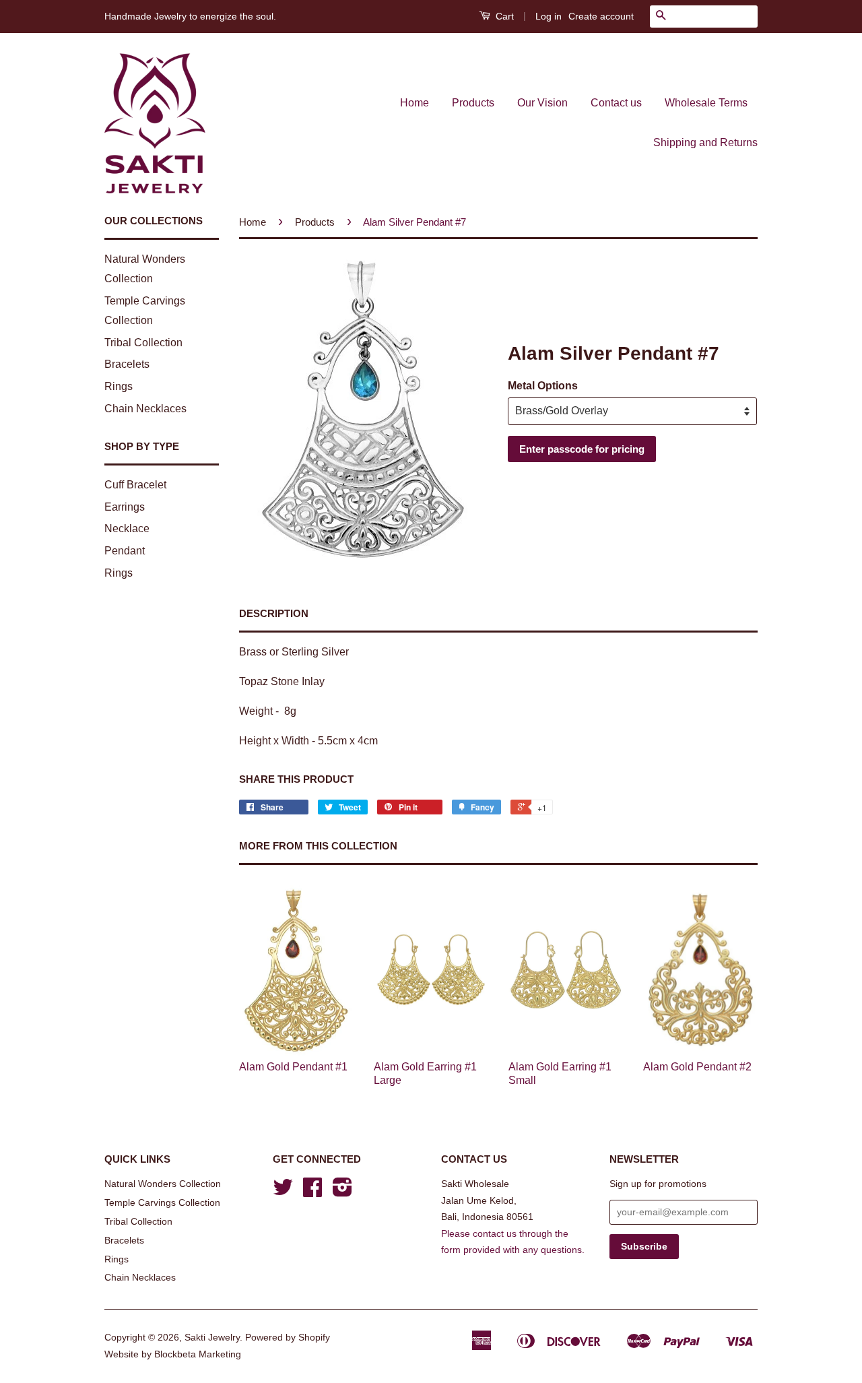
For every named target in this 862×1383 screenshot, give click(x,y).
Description (273, 613)
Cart (503, 16)
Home (414, 102)
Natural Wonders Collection (162, 1184)
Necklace (127, 528)
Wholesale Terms (706, 102)
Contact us (616, 102)
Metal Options (543, 385)
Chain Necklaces (145, 408)
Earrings (124, 507)
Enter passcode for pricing (581, 449)
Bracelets (127, 364)
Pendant (124, 550)
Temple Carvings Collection (162, 1203)
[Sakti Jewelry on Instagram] (342, 1192)
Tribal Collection (143, 342)
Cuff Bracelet (135, 484)
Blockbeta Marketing (197, 1354)
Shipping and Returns (705, 142)
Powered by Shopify (287, 1337)
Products (473, 102)
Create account (601, 16)
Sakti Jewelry (212, 1337)
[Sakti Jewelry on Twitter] (283, 1192)
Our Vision (542, 102)
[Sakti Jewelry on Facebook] (312, 1192)
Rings (118, 386)
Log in (548, 16)
